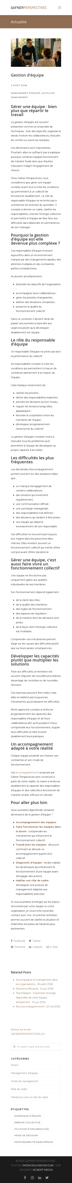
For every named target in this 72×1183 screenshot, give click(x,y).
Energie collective (27, 1122)
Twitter (36, 940)
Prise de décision (26, 1135)
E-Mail (53, 946)
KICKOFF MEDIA (43, 1169)
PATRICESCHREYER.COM (38, 1165)
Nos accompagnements (30, 1006)
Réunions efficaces (27, 988)
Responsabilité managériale (33, 1142)
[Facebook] (25, 1177)
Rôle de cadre (19, 1089)
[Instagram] (32, 1177)
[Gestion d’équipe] (36, 52)
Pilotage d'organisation (31, 1129)
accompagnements (27, 772)
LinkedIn (37, 946)
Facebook (19, 940)
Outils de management (24, 1081)
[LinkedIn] (39, 1177)
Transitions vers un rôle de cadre (29, 1097)
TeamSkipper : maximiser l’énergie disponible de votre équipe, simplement (36, 997)
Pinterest (19, 946)
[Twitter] (47, 1177)
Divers (14, 1065)
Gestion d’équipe (27, 75)
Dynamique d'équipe (27, 1116)
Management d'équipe (25, 93)
